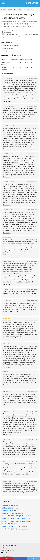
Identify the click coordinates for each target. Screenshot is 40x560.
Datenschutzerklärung (8, 545)
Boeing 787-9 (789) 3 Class (14, 529)
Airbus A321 (9, 511)
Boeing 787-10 (10, 524)
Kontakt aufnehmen (7, 550)
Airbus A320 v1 (10, 505)
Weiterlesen (7, 101)
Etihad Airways (12, 9)
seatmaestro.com (32, 239)
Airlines (3, 9)
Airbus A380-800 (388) (13, 513)
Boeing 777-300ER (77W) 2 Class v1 (17, 516)
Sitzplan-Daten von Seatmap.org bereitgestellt (14, 37)
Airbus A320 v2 (10, 508)
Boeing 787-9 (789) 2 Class (25, 9)
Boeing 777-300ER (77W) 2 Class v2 (17, 518)
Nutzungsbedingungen (9, 548)
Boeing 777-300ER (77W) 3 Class (16, 521)
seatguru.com (33, 78)
